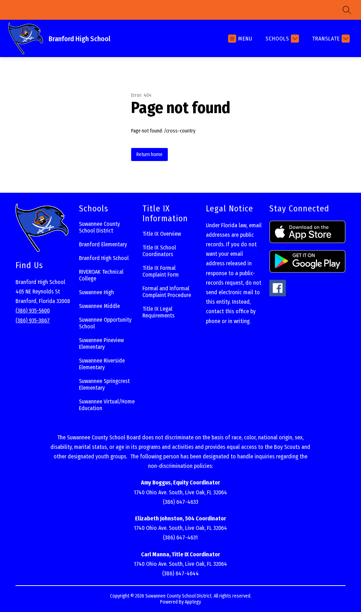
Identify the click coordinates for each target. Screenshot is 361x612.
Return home (149, 154)
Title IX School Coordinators (159, 251)
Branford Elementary (103, 244)
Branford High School (104, 258)
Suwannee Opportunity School (105, 323)
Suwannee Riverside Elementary (102, 364)
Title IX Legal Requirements (158, 312)
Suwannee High (96, 292)
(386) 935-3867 (33, 320)
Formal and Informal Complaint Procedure (166, 291)
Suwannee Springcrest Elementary (104, 384)
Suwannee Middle (99, 306)
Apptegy (193, 602)
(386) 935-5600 (33, 310)
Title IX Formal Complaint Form (160, 271)
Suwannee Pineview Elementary (101, 343)
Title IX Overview (161, 233)
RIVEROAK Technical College (101, 275)
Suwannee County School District (99, 227)
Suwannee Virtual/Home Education (107, 405)
